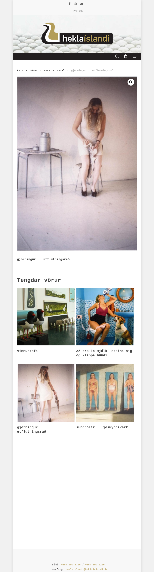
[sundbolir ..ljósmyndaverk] (105, 393)
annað (60, 70)
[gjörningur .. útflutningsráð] (46, 393)
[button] (135, 56)
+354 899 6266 (95, 564)
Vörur (33, 70)
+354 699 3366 (71, 564)
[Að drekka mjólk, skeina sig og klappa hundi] (105, 316)
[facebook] (69, 3)
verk (47, 70)
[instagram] (75, 3)
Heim (20, 70)
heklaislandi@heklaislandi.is (87, 569)
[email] (81, 3)
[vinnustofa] (46, 316)
